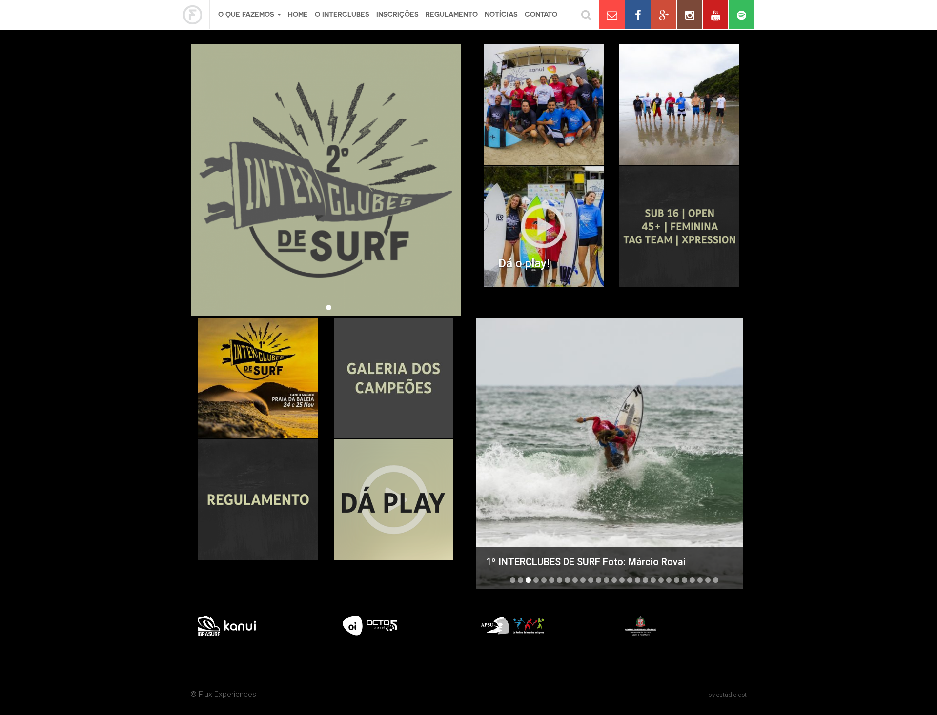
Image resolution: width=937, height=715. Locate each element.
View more (544, 104)
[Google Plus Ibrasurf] (663, 14)
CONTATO (541, 14)
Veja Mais (544, 226)
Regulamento (452, 14)
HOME (298, 14)
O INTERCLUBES (342, 14)
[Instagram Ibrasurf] (689, 14)
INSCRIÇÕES (397, 14)
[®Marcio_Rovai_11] (611, 453)
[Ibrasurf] (196, 14)
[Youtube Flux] (715, 14)
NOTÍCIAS (501, 14)
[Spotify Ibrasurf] (741, 14)
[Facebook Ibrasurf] (638, 14)
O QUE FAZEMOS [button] (247, 14)
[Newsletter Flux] (612, 14)
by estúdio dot (727, 694)
